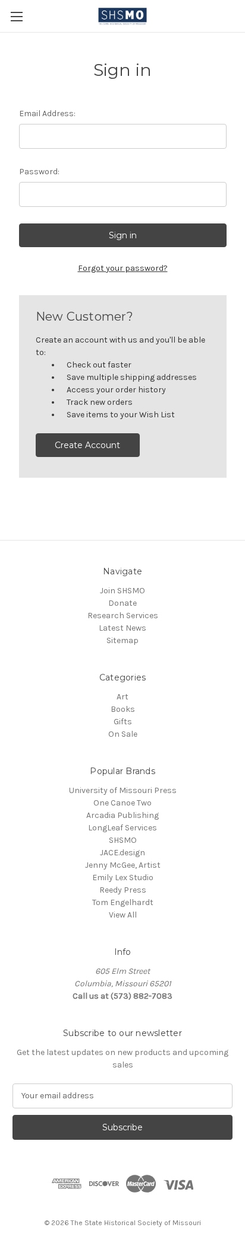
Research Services (122, 615)
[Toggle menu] (16, 16)
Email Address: (47, 113)
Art (122, 697)
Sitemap (122, 640)
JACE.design (122, 853)
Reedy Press (122, 890)
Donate (122, 603)
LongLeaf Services (122, 828)
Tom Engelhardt (122, 902)
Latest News (122, 628)
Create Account (87, 445)
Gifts (123, 722)
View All (123, 915)
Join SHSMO (122, 591)
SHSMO (123, 840)
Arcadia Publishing (122, 815)
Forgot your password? (123, 268)
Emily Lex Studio (122, 877)
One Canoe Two (122, 803)
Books (123, 709)
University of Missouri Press (123, 790)
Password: (39, 172)
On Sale (122, 734)
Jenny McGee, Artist (123, 865)
